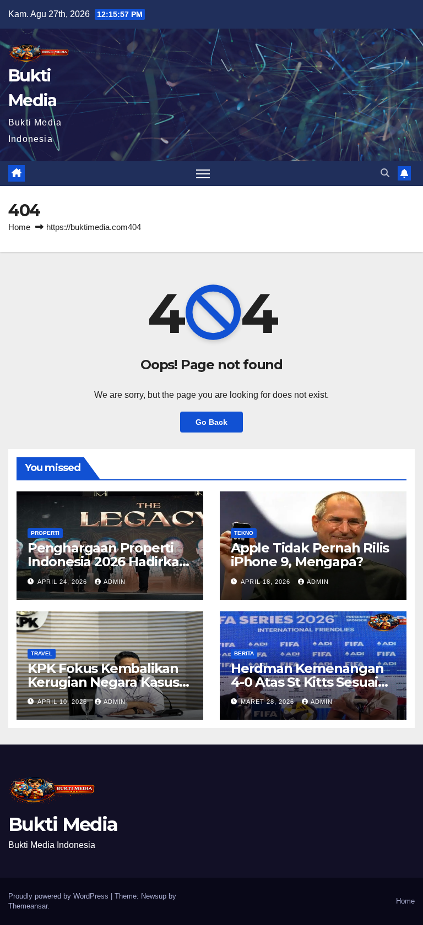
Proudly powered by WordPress (59, 896)
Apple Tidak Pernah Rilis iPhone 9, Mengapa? (310, 555)
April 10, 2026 (63, 701)
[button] (385, 173)
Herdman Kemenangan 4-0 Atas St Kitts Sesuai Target (307, 682)
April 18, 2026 (266, 581)
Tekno (243, 533)
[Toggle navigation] (202, 173)
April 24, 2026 (63, 581)
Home (19, 227)
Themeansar (27, 906)
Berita (244, 653)
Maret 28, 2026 (268, 701)
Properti (45, 533)
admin (115, 581)
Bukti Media (62, 824)
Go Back (211, 422)
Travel (41, 653)
